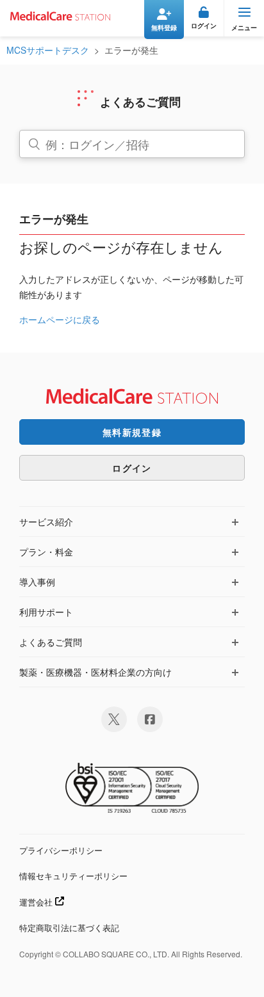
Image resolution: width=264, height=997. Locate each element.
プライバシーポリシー (61, 850)
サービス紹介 (46, 521)
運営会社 (37, 902)
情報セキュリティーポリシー (73, 876)
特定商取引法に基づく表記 (69, 927)
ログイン (131, 467)
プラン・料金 (46, 551)
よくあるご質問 (50, 641)
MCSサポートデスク (47, 50)
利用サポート (46, 611)
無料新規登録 (132, 432)
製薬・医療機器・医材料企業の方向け (95, 672)
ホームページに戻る (59, 319)
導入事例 (37, 581)
